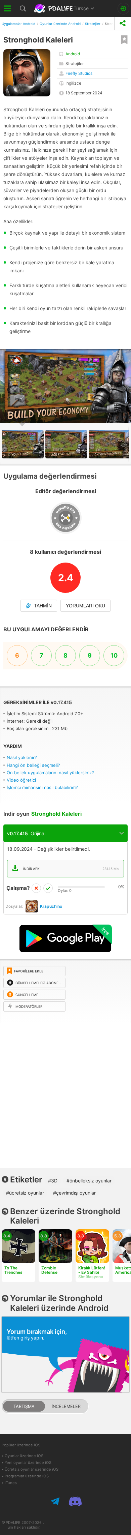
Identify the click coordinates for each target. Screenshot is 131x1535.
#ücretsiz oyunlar (25, 1193)
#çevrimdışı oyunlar (74, 1193)
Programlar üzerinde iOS (27, 1476)
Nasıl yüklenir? (22, 757)
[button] (125, 355)
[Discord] (75, 1501)
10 (114, 655)
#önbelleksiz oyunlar (89, 1180)
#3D (52, 1180)
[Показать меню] (7, 8)
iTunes (11, 1482)
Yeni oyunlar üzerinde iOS (28, 1462)
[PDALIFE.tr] (54, 8)
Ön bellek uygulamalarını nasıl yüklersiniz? (50, 772)
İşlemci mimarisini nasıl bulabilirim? (42, 787)
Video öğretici (21, 780)
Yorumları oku (85, 605)
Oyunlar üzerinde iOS (24, 1455)
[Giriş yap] (123, 8)
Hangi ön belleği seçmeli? (33, 765)
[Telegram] (55, 1501)
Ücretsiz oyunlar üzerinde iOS (31, 1469)
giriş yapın (31, 1338)
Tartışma (24, 1406)
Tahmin (43, 605)
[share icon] (122, 23)
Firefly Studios (79, 73)
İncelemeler (66, 1406)
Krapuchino (51, 906)
